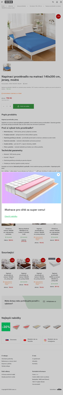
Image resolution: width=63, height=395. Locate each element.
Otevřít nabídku (11, 216)
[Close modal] (58, 174)
